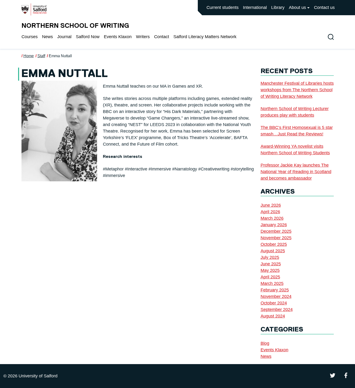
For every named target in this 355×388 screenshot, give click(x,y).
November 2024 (276, 296)
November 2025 (276, 237)
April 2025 (270, 277)
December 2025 (276, 231)
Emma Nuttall (60, 56)
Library (277, 7)
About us (297, 7)
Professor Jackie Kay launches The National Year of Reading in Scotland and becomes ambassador (296, 172)
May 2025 (270, 270)
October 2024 (274, 303)
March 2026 (272, 218)
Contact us (324, 7)
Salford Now (87, 36)
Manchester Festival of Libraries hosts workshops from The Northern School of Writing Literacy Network (297, 90)
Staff (41, 56)
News (47, 36)
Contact (161, 36)
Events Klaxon (118, 36)
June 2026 (271, 205)
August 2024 (273, 316)
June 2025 (271, 263)
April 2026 (270, 211)
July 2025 (270, 257)
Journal (64, 36)
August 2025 (273, 250)
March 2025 (272, 283)
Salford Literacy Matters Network (204, 36)
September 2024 (277, 309)
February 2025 (275, 290)
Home (28, 56)
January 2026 (274, 224)
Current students (222, 7)
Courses (29, 36)
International (255, 7)
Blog (265, 343)
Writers (143, 36)
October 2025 (274, 244)
